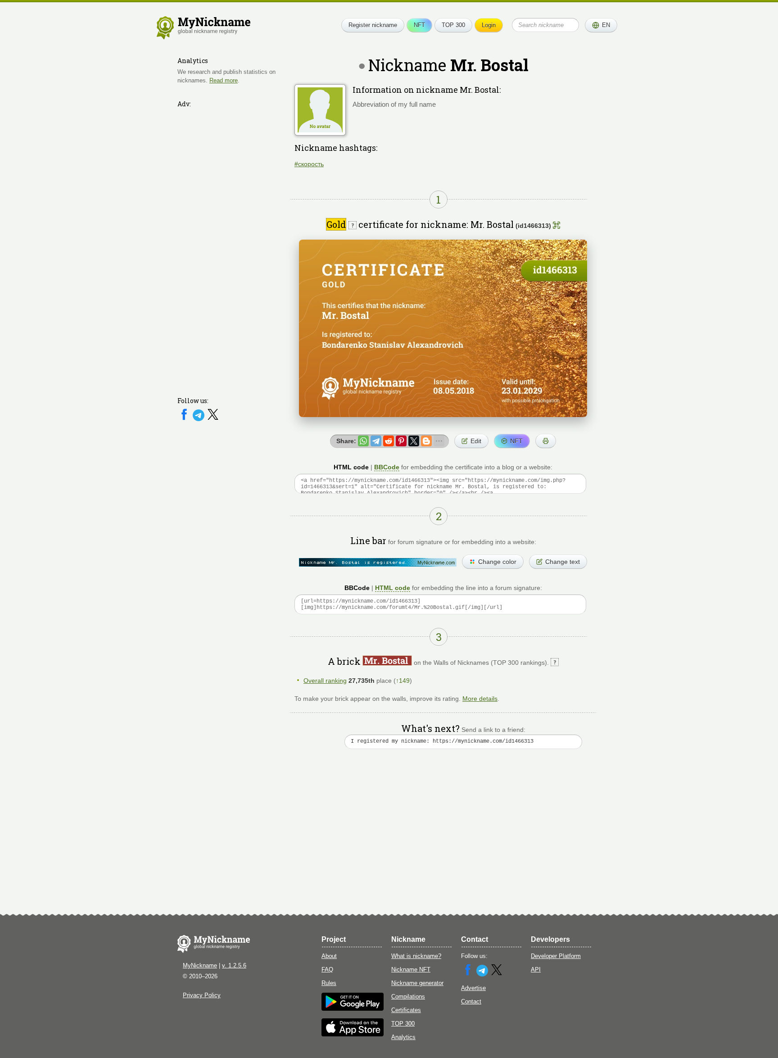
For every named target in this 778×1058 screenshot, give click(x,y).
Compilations (408, 996)
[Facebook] (185, 419)
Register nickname (372, 25)
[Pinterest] (401, 441)
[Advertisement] (231, 246)
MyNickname (200, 965)
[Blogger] (426, 441)
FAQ (327, 969)
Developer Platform (556, 956)
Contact (471, 1001)
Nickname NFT (410, 969)
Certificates (406, 1010)
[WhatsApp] (363, 441)
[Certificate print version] (545, 441)
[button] (601, 25)
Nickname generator (417, 983)
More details (480, 698)
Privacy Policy (202, 995)
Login (489, 25)
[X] (213, 419)
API (536, 969)
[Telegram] (199, 419)
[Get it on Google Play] (352, 1008)
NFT (419, 25)
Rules (328, 983)
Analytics (403, 1037)
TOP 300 (453, 25)
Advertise (473, 988)
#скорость (309, 164)
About (329, 956)
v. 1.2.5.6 (234, 965)
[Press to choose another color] (378, 562)
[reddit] (388, 441)
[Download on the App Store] (352, 1034)
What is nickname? (416, 956)
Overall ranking (325, 680)
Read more (223, 80)
